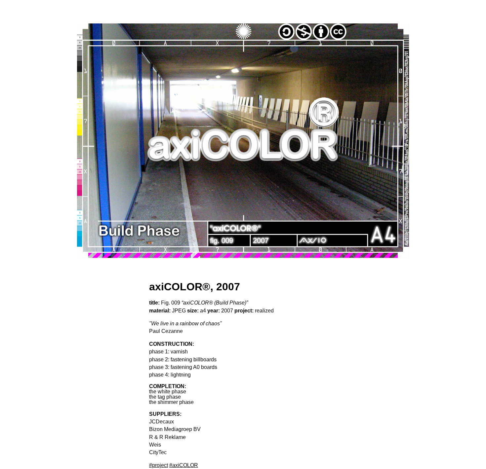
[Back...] (243, 140)
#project (158, 465)
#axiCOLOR (183, 465)
